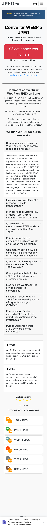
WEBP (12, 344)
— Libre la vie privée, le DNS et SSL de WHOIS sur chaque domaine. (23, 15)
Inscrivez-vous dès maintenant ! (23, 75)
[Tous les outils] (35, 3)
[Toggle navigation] (41, 3)
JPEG (12, 369)
